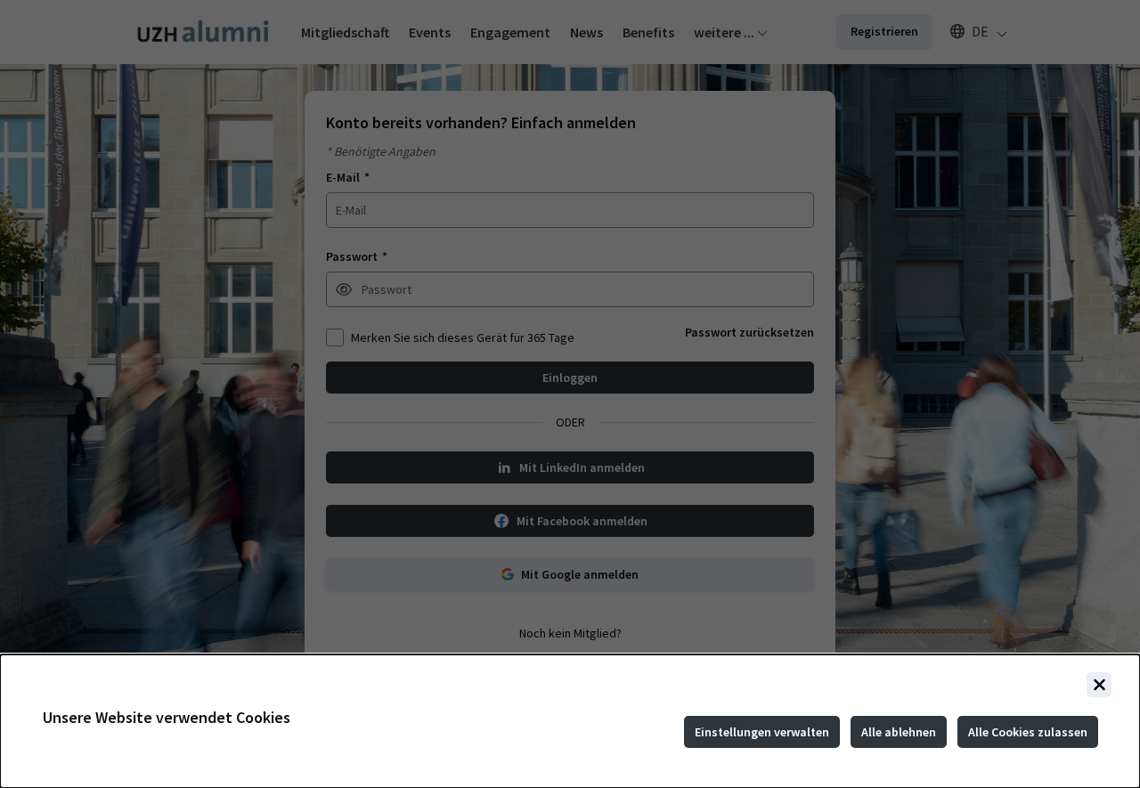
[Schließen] (1099, 684)
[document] (570, 721)
